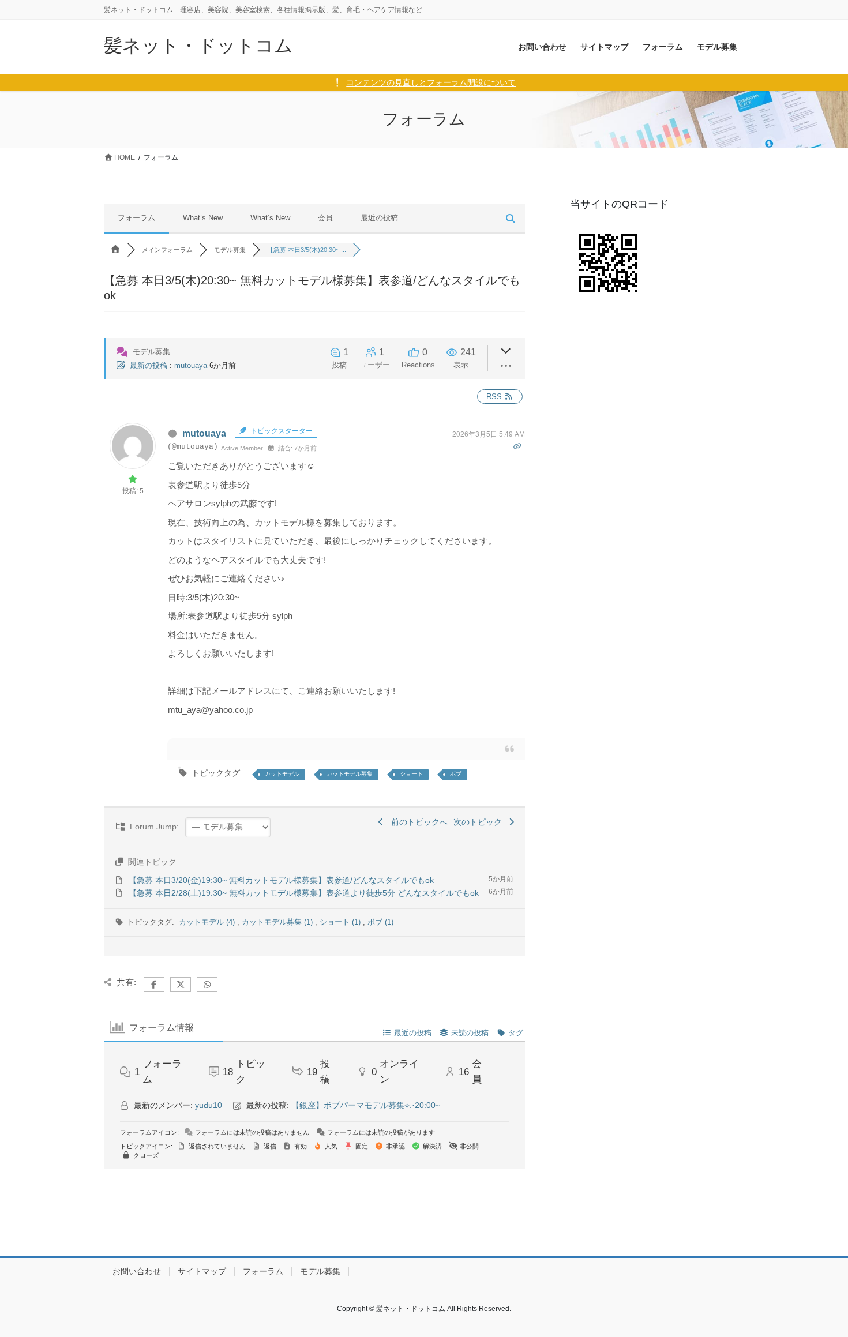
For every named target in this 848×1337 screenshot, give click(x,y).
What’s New (203, 217)
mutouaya (190, 365)
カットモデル (282, 774)
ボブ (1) (380, 922)
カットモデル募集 (350, 774)
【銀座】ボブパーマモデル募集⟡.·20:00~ (365, 1105)
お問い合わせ (136, 1271)
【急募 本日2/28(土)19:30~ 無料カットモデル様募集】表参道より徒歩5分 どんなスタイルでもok (304, 892)
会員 (325, 217)
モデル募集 (320, 1271)
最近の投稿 (379, 217)
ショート (411, 774)
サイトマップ (202, 1271)
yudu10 (208, 1105)
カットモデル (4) (208, 922)
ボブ (455, 774)
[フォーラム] (115, 249)
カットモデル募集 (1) (278, 922)
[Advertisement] (657, 388)
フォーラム (136, 217)
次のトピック (479, 822)
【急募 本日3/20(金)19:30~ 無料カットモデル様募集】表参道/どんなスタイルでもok (281, 880)
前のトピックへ (417, 822)
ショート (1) (341, 922)
